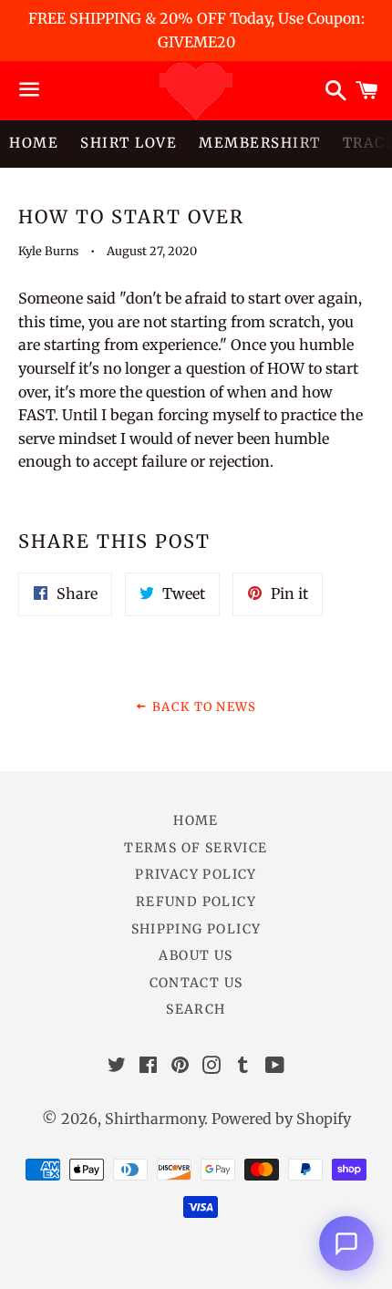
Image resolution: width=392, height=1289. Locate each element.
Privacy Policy (196, 874)
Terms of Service (195, 848)
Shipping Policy (196, 929)
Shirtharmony (154, 1118)
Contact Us (196, 982)
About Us (195, 955)
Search (195, 1009)
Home (33, 142)
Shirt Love (128, 142)
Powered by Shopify (281, 1118)
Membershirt (260, 142)
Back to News (202, 707)
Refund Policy (196, 901)
